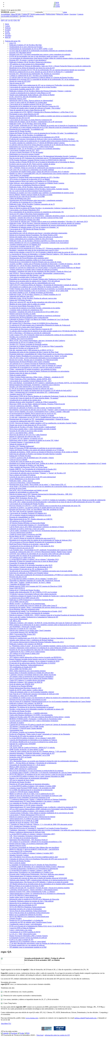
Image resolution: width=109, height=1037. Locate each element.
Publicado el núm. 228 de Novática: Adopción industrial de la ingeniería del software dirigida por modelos (45, 223)
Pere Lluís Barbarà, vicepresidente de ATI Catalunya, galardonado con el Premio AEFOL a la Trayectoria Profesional (48, 383)
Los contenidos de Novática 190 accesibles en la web (27, 803)
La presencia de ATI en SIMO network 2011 (24, 598)
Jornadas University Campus (19, 855)
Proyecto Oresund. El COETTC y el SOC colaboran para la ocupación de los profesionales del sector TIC (45, 506)
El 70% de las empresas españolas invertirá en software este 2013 (31, 388)
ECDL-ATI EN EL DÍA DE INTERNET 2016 (25, 97)
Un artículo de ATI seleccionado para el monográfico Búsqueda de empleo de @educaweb (39, 325)
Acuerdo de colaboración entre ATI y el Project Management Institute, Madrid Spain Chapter (40, 552)
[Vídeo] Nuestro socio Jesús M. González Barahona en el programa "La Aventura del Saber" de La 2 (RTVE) (46, 289)
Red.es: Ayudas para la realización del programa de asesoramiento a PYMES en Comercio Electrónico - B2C (46, 575)
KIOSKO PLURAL (27, 16)
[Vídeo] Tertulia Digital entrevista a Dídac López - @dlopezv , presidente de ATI (36, 377)
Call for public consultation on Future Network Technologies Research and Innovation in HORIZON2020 (45, 531)
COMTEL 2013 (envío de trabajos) (21, 339)
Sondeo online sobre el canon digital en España (25, 897)
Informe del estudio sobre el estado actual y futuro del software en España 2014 (36, 237)
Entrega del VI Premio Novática (20, 456)
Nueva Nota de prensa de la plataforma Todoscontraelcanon (29, 913)
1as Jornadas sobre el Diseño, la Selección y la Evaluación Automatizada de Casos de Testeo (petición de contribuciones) (50, 772)
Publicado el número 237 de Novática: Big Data (25, 45)
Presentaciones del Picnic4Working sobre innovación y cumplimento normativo (36, 200)
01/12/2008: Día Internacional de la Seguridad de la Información (31, 790)
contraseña (39, 12)
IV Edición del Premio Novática (20, 711)
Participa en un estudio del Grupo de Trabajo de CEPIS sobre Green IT (33, 605)
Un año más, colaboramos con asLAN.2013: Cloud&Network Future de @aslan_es (37, 417)
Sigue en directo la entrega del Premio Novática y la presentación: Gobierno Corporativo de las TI (42, 208)
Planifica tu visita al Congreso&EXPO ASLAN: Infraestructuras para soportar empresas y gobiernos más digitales (47, 173)
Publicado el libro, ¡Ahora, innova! (21, 481)
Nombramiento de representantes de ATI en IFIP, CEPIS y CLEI (31, 49)
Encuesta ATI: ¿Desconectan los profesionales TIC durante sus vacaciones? (34, 74)
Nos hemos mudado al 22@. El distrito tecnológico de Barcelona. (31, 292)
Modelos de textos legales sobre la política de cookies (27, 304)
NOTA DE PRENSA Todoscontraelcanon (23, 895)
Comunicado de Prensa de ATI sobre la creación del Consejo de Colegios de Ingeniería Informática (42, 724)
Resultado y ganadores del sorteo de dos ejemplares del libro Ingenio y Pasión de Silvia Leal (40, 271)
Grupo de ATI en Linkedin (18, 459)
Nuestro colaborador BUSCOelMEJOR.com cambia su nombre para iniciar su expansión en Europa (43, 116)
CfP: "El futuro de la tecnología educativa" (23, 838)
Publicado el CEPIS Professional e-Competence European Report (31, 600)
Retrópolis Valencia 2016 (17, 99)
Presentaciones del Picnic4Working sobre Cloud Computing (29, 362)
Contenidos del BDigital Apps (19, 584)
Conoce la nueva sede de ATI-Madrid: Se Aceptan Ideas (28, 102)
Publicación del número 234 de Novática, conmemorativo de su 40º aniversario (35, 122)
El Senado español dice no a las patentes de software (27, 945)
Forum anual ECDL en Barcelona (20, 851)
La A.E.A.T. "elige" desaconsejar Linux (22, 934)
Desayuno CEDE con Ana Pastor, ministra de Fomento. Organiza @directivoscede (37, 404)
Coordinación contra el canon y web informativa (25, 924)
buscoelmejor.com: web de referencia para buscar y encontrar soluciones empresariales (38, 233)
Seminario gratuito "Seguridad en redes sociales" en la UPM (29, 755)
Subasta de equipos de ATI (18, 444)
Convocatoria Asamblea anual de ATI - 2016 (24, 89)
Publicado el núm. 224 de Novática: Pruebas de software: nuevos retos (33, 298)
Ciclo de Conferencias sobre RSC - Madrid (23, 406)
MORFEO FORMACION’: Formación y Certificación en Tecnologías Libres (35, 719)
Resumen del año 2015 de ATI (19, 118)
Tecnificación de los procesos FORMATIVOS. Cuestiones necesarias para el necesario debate (40, 571)
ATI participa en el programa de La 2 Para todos (25, 202)
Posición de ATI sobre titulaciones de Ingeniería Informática (29, 784)
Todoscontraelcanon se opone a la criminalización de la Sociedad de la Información (37, 893)
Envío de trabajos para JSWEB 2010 (21, 684)
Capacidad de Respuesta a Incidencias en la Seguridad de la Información (33, 868)
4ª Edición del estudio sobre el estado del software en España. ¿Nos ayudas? (34, 108)
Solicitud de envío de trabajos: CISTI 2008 (23, 822)
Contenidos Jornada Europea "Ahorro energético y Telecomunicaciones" (33, 890)
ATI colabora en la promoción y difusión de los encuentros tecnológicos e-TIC (35, 842)
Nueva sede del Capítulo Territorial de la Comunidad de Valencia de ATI (33, 617)
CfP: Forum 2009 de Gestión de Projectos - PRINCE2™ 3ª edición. (32, 747)
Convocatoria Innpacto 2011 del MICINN (23, 632)
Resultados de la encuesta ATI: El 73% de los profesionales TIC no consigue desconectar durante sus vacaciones (47, 70)
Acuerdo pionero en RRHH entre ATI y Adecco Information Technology (33, 721)
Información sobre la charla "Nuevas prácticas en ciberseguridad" (31, 100)
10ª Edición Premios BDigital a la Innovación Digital (27, 523)
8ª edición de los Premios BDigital (20, 686)
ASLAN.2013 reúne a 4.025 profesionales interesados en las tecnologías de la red (36, 358)
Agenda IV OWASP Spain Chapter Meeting (24, 792)
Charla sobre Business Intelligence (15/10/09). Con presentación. (31, 715)
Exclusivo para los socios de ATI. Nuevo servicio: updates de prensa (32, 164)
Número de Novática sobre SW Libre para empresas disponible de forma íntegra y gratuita (39, 717)
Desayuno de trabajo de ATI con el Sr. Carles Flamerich (28, 435)
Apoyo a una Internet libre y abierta (21, 433)
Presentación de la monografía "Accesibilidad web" (26, 129)
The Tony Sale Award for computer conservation (25, 511)
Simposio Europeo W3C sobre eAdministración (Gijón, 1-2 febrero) (32, 891)
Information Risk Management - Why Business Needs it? (28, 840)
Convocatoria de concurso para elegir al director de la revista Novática (32, 87)
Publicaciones (50, 14)
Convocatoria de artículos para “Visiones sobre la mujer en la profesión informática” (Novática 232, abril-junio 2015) (48, 221)
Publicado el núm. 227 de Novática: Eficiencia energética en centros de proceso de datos (39, 241)
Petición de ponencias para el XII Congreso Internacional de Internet (32, 817)
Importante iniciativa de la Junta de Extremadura (25, 909)
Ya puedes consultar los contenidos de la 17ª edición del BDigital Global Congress (37, 143)
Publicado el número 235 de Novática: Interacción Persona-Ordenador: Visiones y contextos (40, 91)
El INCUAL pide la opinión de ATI (21, 939)
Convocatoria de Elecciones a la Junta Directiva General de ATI (30, 329)
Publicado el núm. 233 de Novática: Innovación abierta (27, 123)
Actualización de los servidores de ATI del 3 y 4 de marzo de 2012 (31, 546)
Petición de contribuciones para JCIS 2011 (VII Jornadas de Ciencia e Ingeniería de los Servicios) (42, 638)
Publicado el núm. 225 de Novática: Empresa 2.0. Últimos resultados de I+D (35, 294)
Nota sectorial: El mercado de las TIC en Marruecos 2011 (28, 569)
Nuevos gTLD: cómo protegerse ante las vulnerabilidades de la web (32, 283)
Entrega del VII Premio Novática (20, 300)
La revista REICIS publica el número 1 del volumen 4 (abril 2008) (31, 811)
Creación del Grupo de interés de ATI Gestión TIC (26, 461)
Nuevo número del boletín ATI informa (22, 475)
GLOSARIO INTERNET (10, 16)
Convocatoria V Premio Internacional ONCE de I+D (27, 815)
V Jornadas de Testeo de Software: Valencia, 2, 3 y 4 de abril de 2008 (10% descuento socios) (40, 824)
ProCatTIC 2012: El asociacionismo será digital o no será (28, 490)
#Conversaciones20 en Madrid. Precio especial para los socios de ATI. (32, 413)
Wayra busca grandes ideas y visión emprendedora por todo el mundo (32, 429)
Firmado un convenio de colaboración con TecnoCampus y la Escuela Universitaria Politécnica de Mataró (44, 267)
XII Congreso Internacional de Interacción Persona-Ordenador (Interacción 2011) (36, 642)
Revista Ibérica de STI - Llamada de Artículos (24, 536)
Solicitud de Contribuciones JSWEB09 (22, 744)
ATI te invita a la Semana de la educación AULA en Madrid (29, 179)
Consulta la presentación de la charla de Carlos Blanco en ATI (30, 93)
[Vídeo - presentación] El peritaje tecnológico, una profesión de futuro (32, 369)
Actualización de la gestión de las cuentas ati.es (25, 400)
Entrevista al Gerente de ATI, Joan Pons (22, 628)
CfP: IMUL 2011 (15, 621)
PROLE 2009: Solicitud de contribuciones (23, 767)
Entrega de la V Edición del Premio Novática (24, 590)
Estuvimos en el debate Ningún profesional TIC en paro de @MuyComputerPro (36, 346)
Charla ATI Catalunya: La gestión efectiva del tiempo (27, 680)
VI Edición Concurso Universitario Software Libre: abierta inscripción (33, 594)
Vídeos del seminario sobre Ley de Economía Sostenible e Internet (31, 692)
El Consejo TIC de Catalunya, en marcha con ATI (26, 438)
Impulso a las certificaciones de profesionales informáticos (28, 778)
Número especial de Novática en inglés (22, 314)
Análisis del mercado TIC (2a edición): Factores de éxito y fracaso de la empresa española (39, 888)
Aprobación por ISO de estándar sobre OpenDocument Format (30, 922)
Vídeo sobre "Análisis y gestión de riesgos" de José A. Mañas (30, 582)
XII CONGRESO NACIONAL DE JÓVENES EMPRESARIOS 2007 (33, 857)
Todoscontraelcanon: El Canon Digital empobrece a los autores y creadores (34, 801)
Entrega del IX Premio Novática (20, 131)
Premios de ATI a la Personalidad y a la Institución (26, 920)
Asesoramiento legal (16, 730)
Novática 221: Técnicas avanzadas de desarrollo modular (28, 344)
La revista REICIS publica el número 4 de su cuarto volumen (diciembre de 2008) (36, 776)
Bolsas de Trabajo (62, 14)
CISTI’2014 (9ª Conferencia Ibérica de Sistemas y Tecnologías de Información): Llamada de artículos (43, 285)
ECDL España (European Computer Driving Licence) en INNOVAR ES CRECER (37, 160)
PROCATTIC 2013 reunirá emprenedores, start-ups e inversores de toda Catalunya (37, 340)
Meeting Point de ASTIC (17, 845)
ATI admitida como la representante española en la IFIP (28, 947)
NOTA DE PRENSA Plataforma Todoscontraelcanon (27, 907)
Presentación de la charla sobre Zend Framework (25, 327)
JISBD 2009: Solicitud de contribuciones (23, 769)
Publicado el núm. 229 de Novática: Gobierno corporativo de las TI (32, 204)
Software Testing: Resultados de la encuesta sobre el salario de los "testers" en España (38, 356)
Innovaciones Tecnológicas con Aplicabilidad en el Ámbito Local (31, 872)
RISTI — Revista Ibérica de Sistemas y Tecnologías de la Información (33, 763)
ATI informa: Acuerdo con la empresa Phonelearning (27, 732)
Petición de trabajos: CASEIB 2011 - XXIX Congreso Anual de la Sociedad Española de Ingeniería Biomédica (46, 615)
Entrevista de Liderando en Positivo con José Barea (26, 465)
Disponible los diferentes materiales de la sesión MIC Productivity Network (34, 580)
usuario (12, 12)
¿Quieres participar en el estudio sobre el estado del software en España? (33, 269)
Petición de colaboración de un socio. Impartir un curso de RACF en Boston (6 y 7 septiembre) (41, 72)
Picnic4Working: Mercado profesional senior (24, 609)
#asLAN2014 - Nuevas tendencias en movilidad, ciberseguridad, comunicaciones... (37, 273)
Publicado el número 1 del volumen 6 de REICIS (25, 682)
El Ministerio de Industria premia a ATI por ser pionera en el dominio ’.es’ (34, 227)
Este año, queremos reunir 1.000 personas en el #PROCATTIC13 (31, 350)
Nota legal (40, 1035)
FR (19, 20)
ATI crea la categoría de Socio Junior (21, 780)
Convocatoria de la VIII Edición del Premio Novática (27, 229)
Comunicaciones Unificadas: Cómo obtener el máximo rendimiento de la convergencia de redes (41, 813)
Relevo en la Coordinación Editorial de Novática (25, 915)
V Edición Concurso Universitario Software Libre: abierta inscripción (32, 675)
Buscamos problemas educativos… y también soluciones (28, 713)
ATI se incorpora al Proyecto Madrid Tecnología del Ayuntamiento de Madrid (35, 542)
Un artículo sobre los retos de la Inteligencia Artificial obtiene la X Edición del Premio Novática (41, 77)
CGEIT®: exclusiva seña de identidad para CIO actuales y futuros (31, 458)
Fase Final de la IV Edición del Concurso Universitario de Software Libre (34, 694)
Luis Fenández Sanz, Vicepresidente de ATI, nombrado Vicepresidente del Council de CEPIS (40, 550)
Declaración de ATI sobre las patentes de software (26, 736)
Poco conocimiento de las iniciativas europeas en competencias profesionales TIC (36, 212)
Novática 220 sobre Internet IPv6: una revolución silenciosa (29, 387)
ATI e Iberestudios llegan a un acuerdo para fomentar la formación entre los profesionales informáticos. (43, 761)
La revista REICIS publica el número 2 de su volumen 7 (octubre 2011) (33, 579)
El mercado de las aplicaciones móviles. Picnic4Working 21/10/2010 (32, 663)
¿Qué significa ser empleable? (19, 175)
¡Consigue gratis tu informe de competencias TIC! (26, 310)
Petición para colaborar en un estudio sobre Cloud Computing (30, 630)
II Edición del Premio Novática (19, 861)
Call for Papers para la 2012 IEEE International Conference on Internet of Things (36, 527)
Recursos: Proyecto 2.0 (17, 655)
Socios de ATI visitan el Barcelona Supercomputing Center (29, 214)
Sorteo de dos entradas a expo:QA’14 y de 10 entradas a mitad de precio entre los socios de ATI (41, 252)
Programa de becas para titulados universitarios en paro (27, 699)
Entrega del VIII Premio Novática (20, 206)
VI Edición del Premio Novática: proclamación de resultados (29, 471)
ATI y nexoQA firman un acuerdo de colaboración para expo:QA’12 (32, 538)
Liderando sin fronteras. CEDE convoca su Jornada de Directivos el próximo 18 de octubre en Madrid (43, 452)
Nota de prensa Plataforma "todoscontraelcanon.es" (26, 665)
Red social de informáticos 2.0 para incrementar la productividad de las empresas (36, 771)
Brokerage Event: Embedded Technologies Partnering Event (29, 797)
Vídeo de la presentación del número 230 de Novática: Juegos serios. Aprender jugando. (39, 189)
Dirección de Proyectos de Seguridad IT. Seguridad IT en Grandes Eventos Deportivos (38, 828)
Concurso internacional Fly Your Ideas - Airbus (25, 496)
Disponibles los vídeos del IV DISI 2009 (23, 696)
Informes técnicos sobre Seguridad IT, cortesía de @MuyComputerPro (33, 402)
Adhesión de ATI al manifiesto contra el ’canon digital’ (27, 941)
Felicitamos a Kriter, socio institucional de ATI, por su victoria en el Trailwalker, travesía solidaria (41, 85)
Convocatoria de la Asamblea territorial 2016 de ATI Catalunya (30, 104)
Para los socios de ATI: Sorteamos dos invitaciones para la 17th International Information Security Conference (46, 158)
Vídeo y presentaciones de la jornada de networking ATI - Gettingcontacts (34, 392)
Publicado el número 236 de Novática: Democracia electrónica (30, 62)
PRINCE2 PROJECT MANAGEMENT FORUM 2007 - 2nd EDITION (34, 849)
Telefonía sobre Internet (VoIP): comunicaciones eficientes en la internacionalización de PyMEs (41, 880)
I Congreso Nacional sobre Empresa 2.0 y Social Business (28, 525)
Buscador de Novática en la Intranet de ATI (23, 348)
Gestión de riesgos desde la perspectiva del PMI (25, 534)
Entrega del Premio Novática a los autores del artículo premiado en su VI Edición (36, 450)
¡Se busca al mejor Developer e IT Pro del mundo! (26, 152)
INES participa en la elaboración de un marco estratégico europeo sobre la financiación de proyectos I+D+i (45, 625)
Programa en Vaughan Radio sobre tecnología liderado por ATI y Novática (34, 177)
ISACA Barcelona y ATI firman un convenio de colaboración (30, 333)
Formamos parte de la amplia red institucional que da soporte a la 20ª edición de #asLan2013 (40, 390)
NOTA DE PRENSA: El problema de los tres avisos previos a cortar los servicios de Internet (40, 774)
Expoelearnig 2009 (15, 759)
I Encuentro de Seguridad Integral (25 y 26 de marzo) (27, 765)
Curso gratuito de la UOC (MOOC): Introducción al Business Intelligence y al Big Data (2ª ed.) (41, 112)
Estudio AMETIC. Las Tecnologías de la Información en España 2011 (33, 469)
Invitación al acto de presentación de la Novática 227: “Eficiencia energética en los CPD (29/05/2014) (43, 248)
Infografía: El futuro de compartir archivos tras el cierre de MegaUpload (33, 561)
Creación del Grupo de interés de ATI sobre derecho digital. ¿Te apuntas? (33, 398)
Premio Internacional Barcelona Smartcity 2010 (25, 688)
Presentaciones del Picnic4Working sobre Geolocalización (28, 317)
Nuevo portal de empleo (17, 863)
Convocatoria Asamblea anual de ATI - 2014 (24, 246)
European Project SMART (18, 636)
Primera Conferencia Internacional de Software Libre (27, 832)
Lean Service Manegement (18, 619)
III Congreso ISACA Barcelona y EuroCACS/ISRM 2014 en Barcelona (33, 323)
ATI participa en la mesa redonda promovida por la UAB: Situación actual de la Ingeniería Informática (43, 127)
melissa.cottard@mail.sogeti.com (85, 1018)
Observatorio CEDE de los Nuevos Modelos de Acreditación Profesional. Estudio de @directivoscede (43, 396)
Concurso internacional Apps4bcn (20, 532)
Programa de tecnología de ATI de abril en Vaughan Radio (29, 166)
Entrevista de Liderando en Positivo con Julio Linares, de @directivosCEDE (35, 408)
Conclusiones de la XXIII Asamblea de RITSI (24, 932)
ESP (2, 20)
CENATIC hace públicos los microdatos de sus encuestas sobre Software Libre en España (39, 554)
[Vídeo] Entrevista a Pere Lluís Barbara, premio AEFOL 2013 (30, 379)
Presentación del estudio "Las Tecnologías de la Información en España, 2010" (35, 611)
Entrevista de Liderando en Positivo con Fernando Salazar (28, 573)
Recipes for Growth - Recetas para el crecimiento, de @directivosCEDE (33, 360)
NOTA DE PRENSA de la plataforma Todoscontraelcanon (29, 916)
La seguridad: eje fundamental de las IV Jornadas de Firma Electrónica (33, 865)
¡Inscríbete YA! (6, 1023)
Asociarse (73, 14)
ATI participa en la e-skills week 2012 (22, 557)
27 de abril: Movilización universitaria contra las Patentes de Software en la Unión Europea (39, 943)
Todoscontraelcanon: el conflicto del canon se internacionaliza (30, 819)
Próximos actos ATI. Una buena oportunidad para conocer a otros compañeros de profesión (39, 54)
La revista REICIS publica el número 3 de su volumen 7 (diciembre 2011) (34, 559)
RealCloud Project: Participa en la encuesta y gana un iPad (29, 544)
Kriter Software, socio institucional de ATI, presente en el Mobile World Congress (36, 183)
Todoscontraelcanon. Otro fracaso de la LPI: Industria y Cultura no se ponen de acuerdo (38, 882)
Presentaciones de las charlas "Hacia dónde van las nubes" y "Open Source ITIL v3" (37, 484)
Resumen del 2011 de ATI (18, 577)
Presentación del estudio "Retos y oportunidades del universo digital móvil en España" (38, 607)
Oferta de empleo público (17, 375)
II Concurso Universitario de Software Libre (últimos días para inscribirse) (34, 847)
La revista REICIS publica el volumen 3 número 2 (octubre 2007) (31, 853)
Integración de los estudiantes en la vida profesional (26, 903)
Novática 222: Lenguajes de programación (23, 337)
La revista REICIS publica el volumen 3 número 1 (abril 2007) (30, 870)
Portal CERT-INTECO (17, 588)
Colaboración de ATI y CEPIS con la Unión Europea (27, 651)
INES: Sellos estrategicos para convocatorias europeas (27, 671)
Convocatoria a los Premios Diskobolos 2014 (24, 210)
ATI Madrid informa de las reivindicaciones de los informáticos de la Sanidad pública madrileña (41, 884)
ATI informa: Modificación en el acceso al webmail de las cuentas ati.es (33, 742)
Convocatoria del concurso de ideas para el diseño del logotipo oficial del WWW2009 (38, 878)
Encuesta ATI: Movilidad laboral (20, 52)
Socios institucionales (37, 14)
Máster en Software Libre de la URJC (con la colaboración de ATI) (31, 794)
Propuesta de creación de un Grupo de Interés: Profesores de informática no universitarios (39, 371)
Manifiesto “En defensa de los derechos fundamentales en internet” (31, 707)
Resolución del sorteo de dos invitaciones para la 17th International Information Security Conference (43, 156)
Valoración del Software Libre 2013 (21, 296)
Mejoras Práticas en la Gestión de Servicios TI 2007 (26, 886)
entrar (65, 12)
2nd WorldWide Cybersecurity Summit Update (25, 627)
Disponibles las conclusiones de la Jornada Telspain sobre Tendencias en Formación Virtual (40, 279)
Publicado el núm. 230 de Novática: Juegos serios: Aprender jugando (32, 187)
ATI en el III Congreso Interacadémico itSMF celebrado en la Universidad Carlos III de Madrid (41, 809)
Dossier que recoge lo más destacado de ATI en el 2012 (28, 425)
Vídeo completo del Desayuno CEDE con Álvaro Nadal (28, 467)
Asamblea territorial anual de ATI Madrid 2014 (25, 244)
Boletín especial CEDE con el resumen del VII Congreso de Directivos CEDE (35, 586)
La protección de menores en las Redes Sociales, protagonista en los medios (34, 308)
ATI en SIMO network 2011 (18, 602)
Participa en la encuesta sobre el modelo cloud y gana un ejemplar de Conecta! (35, 365)
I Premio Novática (15, 918)
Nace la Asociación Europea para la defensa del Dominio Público (31, 678)
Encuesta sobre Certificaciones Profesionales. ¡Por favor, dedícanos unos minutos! (36, 874)
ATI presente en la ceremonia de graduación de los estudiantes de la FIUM (34, 137)
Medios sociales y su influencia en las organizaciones (27, 603)
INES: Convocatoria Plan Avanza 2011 (22, 634)
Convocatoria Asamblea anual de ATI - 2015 (24, 150)
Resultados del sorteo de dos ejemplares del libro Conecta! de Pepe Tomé (33, 352)
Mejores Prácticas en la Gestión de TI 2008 (23, 820)
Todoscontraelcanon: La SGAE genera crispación (26, 805)
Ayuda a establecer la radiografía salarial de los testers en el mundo (31, 415)
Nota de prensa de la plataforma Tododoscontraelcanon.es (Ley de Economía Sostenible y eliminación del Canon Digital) (50, 701)
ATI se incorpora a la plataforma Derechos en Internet (27, 185)
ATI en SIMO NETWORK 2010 (20, 669)
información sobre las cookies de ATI (57, 1035)
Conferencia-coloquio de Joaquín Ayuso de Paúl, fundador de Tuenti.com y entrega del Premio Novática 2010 (46, 596)
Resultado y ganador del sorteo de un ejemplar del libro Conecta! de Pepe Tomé (36, 218)
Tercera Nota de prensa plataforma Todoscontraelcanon (27, 911)
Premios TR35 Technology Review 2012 (23, 498)
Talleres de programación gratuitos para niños (24, 219)
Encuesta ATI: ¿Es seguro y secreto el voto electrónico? (28, 60)
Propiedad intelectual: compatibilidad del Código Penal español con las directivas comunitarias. (41, 354)
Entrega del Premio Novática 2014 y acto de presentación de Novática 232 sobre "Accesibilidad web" (43, 133)
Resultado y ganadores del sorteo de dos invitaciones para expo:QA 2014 (33, 250)
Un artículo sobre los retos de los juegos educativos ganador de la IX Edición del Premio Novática (42, 145)
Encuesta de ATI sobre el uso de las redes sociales (26, 431)
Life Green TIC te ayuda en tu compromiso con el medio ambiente (31, 170)
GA (9, 20)
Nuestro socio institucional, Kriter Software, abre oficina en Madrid (31, 95)
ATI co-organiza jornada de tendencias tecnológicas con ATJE (30, 515)
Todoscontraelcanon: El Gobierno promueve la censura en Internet (31, 876)
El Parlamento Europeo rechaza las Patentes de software (28, 938)
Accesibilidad (5, 14)
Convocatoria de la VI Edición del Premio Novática (26, 504)
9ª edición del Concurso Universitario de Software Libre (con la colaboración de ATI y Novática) (41, 139)
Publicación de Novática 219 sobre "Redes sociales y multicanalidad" (32, 427)
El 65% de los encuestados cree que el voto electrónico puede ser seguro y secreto (36, 56)
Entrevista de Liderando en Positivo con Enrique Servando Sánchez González (35, 454)
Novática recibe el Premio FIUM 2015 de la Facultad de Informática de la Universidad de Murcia (42, 162)
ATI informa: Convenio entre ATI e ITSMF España (26, 726)
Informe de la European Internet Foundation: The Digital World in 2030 (33, 235)
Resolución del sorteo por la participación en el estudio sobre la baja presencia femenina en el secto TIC (44, 141)
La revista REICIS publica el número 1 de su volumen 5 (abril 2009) (32, 738)
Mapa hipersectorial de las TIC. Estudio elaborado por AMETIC (31, 519)
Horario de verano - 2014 (17, 231)
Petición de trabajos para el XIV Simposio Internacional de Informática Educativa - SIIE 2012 (40, 494)
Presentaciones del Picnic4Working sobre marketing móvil (28, 258)
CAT (5, 20)
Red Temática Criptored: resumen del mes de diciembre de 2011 (30, 567)
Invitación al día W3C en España (20, 757)
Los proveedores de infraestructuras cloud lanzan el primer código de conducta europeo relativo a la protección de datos (49, 58)
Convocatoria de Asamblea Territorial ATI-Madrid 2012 (28, 513)
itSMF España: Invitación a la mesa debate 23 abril (26, 749)
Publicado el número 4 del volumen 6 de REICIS (25, 644)
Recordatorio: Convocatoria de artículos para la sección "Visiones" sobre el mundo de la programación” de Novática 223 (49, 410)
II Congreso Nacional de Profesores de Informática (26, 256)
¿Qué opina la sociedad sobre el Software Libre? (25, 277)
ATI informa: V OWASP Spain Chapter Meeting (25, 728)
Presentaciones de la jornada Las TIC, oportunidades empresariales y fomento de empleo (39, 419)
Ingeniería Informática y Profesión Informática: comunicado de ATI (31, 753)
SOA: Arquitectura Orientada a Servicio (22, 826)
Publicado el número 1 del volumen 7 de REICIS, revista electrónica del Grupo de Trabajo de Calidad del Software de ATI (50, 623)
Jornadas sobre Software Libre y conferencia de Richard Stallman (31, 640)
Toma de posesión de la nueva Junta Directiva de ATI (27, 110)
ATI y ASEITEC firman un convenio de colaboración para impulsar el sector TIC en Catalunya (41, 168)
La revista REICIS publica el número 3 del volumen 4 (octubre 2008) (32, 786)
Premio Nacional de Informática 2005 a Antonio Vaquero (28, 936)
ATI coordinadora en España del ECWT (22, 667)
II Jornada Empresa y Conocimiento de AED (24, 442)
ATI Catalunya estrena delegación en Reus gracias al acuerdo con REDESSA (35, 657)
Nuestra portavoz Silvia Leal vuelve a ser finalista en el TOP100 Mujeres (33, 181)
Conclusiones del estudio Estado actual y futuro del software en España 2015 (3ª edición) (39, 171)
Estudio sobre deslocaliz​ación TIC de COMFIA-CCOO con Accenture (33, 592)
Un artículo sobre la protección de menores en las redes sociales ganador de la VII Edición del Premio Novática (46, 331)
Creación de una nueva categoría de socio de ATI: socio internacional (32, 477)
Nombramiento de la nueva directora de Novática (25, 47)
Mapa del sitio (16, 14)
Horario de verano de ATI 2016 (19, 81)
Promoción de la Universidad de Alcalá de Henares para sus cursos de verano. (35, 262)
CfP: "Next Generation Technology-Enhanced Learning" (28, 836)
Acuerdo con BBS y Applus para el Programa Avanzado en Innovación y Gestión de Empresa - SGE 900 (44, 264)
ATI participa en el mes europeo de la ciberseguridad (27, 64)
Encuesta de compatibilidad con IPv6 (21, 517)
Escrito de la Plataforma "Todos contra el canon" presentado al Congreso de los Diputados (39, 734)
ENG (15, 20)
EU (12, 20)
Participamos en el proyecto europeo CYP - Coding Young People (31, 147)
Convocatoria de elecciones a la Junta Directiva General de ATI (30, 120)
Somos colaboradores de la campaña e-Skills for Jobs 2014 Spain (31, 239)
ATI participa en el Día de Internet (20, 521)
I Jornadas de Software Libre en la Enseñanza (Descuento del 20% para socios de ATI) (38, 859)
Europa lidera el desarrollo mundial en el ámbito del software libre (31, 673)
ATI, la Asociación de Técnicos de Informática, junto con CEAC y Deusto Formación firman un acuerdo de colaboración (50, 66)
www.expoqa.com (32, 1018)
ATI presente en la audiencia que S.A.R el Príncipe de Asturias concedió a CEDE (36, 287)
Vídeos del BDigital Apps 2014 (20, 198)
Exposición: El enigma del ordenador (21, 563)
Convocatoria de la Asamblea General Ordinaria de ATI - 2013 (30, 381)
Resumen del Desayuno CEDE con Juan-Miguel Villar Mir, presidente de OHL (36, 509)
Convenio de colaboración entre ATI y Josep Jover (26, 421)
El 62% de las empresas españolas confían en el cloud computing (31, 260)
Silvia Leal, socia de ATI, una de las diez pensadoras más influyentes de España (36, 302)
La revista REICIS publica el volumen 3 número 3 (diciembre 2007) (32, 834)
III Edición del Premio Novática (20, 782)
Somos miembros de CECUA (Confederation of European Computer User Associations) (39, 243)
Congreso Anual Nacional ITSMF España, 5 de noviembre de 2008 (32, 788)
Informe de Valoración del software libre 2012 (24, 436)
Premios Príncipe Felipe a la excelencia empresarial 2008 (28, 843)
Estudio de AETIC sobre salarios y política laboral (26, 690)
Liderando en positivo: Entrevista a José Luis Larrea (26, 529)
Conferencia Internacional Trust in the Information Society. (29, 705)
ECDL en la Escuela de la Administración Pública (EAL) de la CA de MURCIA (36, 926)
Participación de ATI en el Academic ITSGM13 (25, 342)
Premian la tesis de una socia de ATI (21, 548)
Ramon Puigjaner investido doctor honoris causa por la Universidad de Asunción (36, 659)
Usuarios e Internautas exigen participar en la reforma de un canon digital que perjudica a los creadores (43, 648)
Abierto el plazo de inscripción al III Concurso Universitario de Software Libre (35, 795)
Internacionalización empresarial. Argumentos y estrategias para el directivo (34, 385)
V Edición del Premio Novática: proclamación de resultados (29, 613)
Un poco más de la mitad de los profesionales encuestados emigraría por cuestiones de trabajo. (40, 51)
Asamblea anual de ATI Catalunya (20, 394)
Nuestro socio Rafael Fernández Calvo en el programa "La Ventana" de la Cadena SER (38, 291)
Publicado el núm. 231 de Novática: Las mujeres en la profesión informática (34, 148)
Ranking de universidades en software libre (23, 492)
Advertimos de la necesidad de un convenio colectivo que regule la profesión (35, 367)
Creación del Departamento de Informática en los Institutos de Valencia (33, 740)
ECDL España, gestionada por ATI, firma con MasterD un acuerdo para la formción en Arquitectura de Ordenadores (48, 125)
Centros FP (25, 14)
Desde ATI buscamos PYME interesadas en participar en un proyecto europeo (35, 448)
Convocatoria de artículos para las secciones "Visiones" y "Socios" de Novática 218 (37, 473)
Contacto (80, 14)
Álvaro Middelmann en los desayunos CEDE (24, 479)
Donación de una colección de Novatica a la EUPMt (27, 196)
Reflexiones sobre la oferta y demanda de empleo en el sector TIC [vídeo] (34, 440)
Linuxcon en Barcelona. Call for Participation (24, 483)
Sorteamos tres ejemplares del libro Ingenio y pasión (26, 275)
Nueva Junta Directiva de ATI (19, 321)
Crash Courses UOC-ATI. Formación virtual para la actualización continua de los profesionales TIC (42, 335)
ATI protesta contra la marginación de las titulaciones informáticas (31, 676)
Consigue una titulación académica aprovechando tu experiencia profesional (34, 315)
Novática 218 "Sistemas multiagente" (21, 446)
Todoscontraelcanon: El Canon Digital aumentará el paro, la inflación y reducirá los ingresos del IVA (43, 807)
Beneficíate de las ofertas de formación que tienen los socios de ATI (32, 68)
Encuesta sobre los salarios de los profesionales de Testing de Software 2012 (35, 555)
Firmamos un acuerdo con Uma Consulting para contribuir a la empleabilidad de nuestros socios (41, 193)
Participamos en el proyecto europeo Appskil (24, 154)
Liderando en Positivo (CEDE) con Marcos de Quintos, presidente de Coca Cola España (39, 319)
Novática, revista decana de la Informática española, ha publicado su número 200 (36, 709)
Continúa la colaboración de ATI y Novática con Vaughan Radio (31, 75)
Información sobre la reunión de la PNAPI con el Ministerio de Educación (34, 899)
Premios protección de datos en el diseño (23, 373)
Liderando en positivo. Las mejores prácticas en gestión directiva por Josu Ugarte (36, 507)
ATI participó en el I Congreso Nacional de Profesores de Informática (32, 363)
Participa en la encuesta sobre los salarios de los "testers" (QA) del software (34, 281)
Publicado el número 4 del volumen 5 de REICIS (25, 703)
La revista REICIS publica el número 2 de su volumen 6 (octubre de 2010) (34, 661)
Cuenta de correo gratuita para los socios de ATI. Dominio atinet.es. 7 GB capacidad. (37, 751)
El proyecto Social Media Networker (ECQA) (24, 306)
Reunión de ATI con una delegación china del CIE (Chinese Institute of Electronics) (37, 650)
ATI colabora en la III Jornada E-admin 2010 (24, 653)
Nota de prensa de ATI (16, 83)
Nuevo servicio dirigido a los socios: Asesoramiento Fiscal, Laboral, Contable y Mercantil (39, 411)
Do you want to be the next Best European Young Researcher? (30, 191)
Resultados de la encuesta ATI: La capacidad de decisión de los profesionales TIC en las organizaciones (44, 79)
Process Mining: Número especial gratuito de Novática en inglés (30, 195)
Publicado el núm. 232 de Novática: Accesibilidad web (27, 135)
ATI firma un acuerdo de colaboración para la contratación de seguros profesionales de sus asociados (43, 225)
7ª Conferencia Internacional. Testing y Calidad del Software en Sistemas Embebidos (37, 799)
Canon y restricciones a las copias (20, 930)
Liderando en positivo (16, 723)
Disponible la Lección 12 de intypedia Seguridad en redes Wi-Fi (30, 565)
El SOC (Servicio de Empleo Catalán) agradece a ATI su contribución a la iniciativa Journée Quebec (43, 423)
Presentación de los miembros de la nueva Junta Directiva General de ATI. (34, 106)
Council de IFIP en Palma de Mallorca (22, 928)
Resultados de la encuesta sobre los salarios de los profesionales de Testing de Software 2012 (40, 540)
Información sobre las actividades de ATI (23, 905)
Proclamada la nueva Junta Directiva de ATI (24, 114)
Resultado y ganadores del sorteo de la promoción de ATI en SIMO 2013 (33, 312)
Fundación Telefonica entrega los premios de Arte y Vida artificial (31, 901)
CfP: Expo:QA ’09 (15, 746)
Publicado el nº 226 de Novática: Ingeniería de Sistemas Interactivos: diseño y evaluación (39, 266)
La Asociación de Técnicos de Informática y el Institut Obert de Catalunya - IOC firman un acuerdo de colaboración (48, 254)
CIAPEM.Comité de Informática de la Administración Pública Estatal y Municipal (36, 867)
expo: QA (12, 43)
